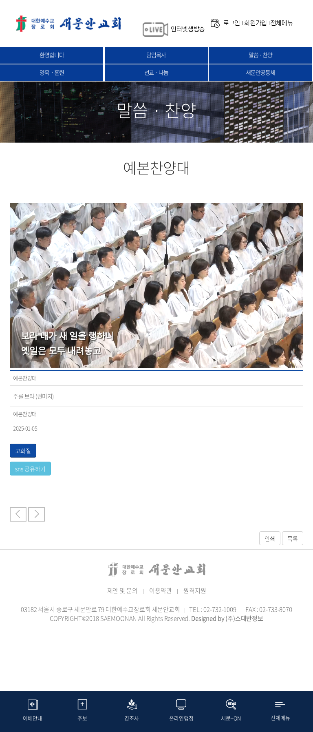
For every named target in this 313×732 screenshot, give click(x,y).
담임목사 (156, 55)
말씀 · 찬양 (260, 55)
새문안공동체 (260, 72)
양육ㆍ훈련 (52, 72)
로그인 (231, 23)
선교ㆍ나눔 (156, 72)
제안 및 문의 (122, 590)
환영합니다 (52, 55)
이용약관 (160, 590)
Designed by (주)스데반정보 (227, 618)
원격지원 (194, 590)
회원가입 (255, 23)
